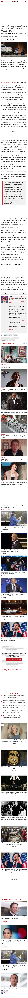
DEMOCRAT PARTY (6, 338)
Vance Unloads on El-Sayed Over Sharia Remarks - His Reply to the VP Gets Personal (14, 639)
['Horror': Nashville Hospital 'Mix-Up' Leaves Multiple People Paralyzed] (14, 518)
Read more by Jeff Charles (21, 331)
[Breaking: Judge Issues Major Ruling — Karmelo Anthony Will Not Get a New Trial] (14, 607)
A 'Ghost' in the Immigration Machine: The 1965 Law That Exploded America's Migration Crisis (14, 818)
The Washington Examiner (7, 82)
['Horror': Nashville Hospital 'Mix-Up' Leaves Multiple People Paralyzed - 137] (14, 957)
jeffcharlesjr (12, 323)
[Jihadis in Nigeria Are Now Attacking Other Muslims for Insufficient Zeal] (14, 833)
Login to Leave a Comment (14, 659)
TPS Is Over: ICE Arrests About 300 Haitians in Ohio (14, 767)
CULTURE (15, 335)
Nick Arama (3, 553)
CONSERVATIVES (8, 335)
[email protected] (12, 329)
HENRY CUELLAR (15, 338)
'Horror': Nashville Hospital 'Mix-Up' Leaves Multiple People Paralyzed (13, 528)
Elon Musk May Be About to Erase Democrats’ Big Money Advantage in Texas (13, 572)
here (23, 320)
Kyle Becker (3, 531)
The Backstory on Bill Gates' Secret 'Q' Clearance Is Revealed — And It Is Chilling (13, 595)
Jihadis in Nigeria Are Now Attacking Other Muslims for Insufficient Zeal (14, 843)
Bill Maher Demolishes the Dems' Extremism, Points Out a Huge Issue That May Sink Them (13, 550)
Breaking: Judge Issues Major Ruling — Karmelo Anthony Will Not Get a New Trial (12, 617)
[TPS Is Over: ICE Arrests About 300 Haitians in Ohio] (14, 757)
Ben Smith (3, 575)
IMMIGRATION (5, 340)
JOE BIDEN (12, 340)
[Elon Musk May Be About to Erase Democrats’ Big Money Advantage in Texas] (14, 563)
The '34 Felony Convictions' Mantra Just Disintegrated (11, 989)
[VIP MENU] (25, 1)
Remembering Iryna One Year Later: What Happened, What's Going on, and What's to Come (14, 741)
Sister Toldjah (14, 745)
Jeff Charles (4, 33)
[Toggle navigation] (2, 1)
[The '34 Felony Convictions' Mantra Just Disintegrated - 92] (14, 980)
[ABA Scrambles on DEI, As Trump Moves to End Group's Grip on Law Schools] (14, 783)
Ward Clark (14, 846)
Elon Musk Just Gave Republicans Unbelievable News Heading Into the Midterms (13, 917)
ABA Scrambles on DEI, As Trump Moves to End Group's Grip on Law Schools (14, 793)
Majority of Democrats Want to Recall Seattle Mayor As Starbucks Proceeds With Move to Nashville (13, 941)
